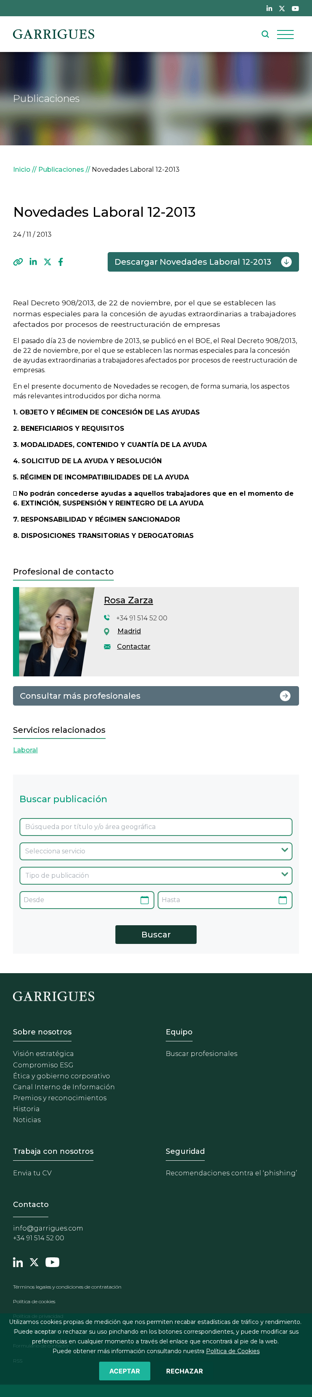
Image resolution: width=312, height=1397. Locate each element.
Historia (26, 1109)
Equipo (179, 1032)
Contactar (133, 646)
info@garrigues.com (48, 1228)
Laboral (25, 750)
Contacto (31, 1204)
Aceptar (124, 1371)
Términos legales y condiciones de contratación (67, 1287)
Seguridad (185, 1151)
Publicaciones (61, 169)
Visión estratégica (43, 1054)
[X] (47, 262)
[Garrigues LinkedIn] (18, 1261)
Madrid (129, 631)
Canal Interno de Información (64, 1087)
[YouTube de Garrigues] (295, 8)
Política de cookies (34, 1301)
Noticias (27, 1120)
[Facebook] (60, 262)
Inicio (21, 169)
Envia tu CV (32, 1173)
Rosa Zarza (128, 600)
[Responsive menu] (285, 34)
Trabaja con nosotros (53, 1151)
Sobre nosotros (42, 1032)
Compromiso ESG (43, 1065)
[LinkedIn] (33, 262)
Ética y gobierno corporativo (61, 1076)
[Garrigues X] (34, 1261)
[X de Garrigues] (282, 8)
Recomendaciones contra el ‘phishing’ (231, 1173)
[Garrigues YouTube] (52, 1261)
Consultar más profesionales (80, 696)
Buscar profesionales (201, 1054)
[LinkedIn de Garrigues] (269, 8)
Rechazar (184, 1371)
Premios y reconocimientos (59, 1098)
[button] (18, 262)
